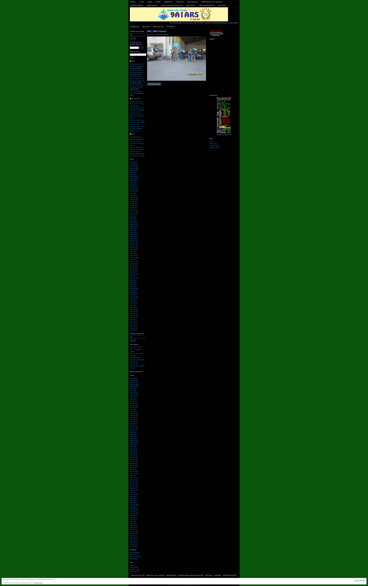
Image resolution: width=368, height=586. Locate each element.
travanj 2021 (133, 220)
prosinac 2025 (134, 168)
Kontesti (158, 2)
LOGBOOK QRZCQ (136, 5)
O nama (141, 2)
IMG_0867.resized (156, 31)
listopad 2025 (134, 170)
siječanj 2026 (134, 166)
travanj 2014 (133, 328)
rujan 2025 (133, 172)
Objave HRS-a (146, 26)
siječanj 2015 (134, 313)
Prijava (132, 565)
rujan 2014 (133, 319)
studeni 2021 (134, 214)
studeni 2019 (134, 245)
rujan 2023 (133, 193)
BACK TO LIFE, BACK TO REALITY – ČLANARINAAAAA (136, 355)
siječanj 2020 (134, 241)
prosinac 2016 (134, 288)
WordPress (179, 584)
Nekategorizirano (134, 26)
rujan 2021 (133, 216)
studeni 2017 (134, 272)
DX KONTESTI (136, 99)
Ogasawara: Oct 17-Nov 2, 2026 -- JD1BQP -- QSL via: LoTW (137, 128)
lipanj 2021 (133, 218)
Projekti (149, 2)
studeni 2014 (134, 317)
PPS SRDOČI (170, 26)
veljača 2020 (134, 238)
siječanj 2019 (134, 255)
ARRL (133, 134)
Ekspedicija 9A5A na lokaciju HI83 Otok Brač (190, 575)
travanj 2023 (133, 197)
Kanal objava (134, 567)
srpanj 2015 (133, 303)
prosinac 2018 (134, 257)
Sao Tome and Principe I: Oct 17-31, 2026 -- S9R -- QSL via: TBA (137, 122)
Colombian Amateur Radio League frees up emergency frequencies (137, 78)
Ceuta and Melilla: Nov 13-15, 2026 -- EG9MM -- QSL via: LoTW (137, 110)
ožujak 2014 (133, 330)
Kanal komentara (135, 569)
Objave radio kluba (158, 26)
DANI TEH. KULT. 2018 (138, 575)
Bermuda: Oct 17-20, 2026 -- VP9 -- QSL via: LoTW (137, 116)
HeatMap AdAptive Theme (191, 584)
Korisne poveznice (192, 2)
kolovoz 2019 (134, 249)
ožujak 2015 (133, 309)
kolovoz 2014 (134, 322)
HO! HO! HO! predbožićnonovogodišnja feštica (137, 366)
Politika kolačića (38, 583)
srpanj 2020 (133, 228)
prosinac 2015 (134, 297)
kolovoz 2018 (134, 261)
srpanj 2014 (133, 324)
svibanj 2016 (134, 292)
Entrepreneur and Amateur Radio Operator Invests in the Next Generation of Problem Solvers (137, 141)
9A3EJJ (167, 34)
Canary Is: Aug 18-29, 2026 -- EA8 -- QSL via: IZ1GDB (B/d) (137, 103)
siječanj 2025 (134, 176)
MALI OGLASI (190, 5)
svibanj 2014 (134, 326)
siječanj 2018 (134, 268)
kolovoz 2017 (134, 278)
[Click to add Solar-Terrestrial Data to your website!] (223, 135)
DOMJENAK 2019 (171, 575)
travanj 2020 (133, 234)
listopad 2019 (134, 247)
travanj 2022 (133, 205)
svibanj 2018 (134, 263)
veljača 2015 (134, 311)
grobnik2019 (217, 575)
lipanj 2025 (133, 174)
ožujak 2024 (133, 185)
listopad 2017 (134, 274)
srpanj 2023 (133, 195)
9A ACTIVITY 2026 (135, 347)
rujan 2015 (133, 301)
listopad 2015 (134, 299)
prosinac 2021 (134, 212)
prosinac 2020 (134, 226)
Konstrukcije (179, 2)
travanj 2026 (133, 162)
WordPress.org (134, 571)
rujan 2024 (133, 180)
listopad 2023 (134, 191)
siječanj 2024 (134, 187)
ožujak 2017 (133, 286)
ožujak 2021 (133, 222)
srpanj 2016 (133, 290)
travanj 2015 (133, 307)
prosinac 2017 (134, 270)
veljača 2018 (134, 265)
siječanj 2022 (134, 209)
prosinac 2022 (134, 199)
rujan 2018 (133, 259)
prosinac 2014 (134, 315)
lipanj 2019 (133, 253)
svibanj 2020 (134, 232)
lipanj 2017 (133, 282)
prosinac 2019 (134, 243)
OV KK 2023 (222, 5)
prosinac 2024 (134, 178)
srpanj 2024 (133, 183)
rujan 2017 (133, 276)
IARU (133, 61)
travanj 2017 (133, 284)
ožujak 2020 (133, 236)
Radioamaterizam (152, 5)
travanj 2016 (133, 295)
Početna (132, 2)
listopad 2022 (134, 201)
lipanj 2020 (133, 230)
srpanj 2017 (133, 280)
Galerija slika (168, 2)
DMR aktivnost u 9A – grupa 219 (212, 2)
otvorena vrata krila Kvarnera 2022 (172, 5)
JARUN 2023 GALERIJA (207, 5)
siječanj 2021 (134, 224)
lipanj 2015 (133, 305)
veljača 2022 (134, 207)
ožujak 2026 (133, 164)
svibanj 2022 (134, 203)
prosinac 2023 (134, 189)
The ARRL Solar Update (137, 155)
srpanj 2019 (133, 251)
